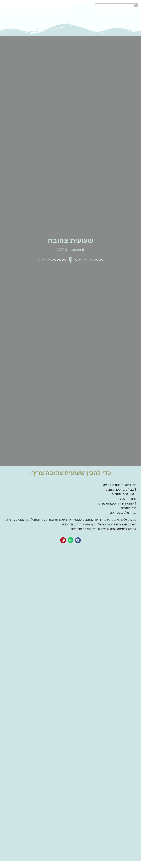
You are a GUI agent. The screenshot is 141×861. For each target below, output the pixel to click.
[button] (78, 540)
